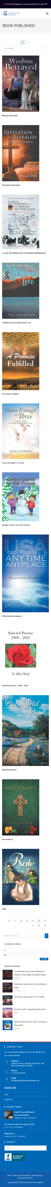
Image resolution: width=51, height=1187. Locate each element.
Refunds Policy (37, 1175)
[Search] (47, 935)
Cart (6, 1094)
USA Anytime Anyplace (12, 616)
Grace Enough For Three (13, 463)
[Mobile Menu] (47, 13)
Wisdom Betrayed (9, 115)
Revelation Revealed (11, 185)
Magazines (9, 1133)
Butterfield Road (9, 770)
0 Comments (32, 1118)
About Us (16, 1175)
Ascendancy (7, 839)
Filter (44, 959)
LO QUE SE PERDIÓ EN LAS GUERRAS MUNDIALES (24, 253)
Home (9, 1175)
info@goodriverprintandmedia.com (25, 1080)
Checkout (8, 1099)
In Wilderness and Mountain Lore (16, 323)
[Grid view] (23, 42)
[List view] (28, 42)
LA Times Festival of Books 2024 (19, 1124)
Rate (4, 909)
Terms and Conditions (25, 1178)
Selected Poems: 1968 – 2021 (15, 686)
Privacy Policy (25, 1175)
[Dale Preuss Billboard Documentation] (8, 1114)
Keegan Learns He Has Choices (16, 525)
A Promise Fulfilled (10, 394)
